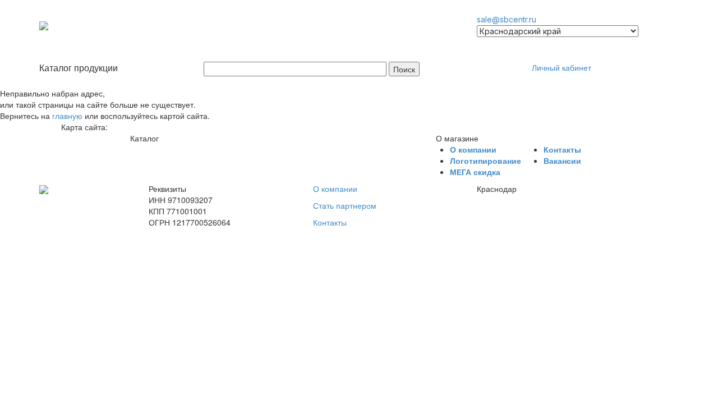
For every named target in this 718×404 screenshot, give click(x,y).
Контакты (562, 149)
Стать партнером (344, 205)
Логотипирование (485, 160)
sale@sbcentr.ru (506, 19)
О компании (473, 149)
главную (67, 115)
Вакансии (562, 160)
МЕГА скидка (475, 171)
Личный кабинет (561, 67)
